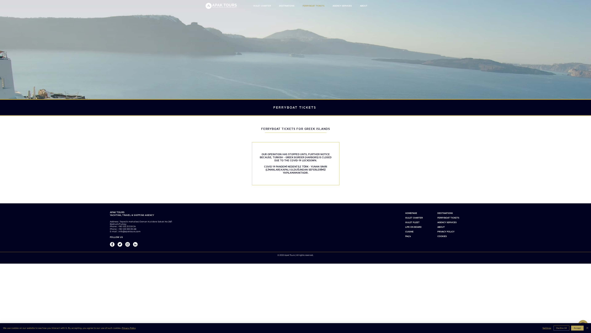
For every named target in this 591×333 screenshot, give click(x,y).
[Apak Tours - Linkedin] (135, 244)
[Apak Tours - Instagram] (127, 244)
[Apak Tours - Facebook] (112, 244)
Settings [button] (547, 328)
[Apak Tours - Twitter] (120, 244)
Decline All (561, 328)
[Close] (587, 328)
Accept (577, 328)
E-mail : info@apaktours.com (125, 231)
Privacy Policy (129, 328)
